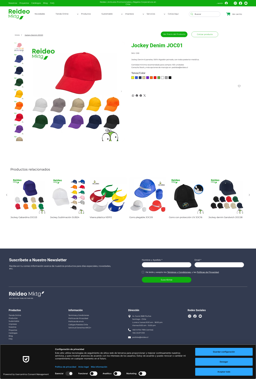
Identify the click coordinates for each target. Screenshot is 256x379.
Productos (13, 318)
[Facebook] (240, 3)
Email (198, 260)
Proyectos (13, 330)
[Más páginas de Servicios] (164, 14)
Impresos (13, 324)
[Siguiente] (249, 194)
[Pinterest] (140, 95)
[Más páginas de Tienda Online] (77, 14)
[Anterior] (6, 194)
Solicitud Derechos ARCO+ (79, 328)
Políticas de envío (76, 321)
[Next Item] (121, 91)
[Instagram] (235, 3)
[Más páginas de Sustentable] (122, 14)
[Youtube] (245, 3)
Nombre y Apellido (152, 260)
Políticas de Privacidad (78, 318)
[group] (128, 198)
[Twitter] (144, 95)
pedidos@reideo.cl (140, 337)
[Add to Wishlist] (239, 86)
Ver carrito (237, 14)
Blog (11, 336)
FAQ (10, 339)
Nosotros (12, 327)
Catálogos (13, 333)
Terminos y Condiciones (78, 315)
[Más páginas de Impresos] (143, 14)
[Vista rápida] (29, 195)
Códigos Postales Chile (78, 324)
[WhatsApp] (133, 95)
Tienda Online (15, 315)
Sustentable (14, 321)
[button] (204, 34)
